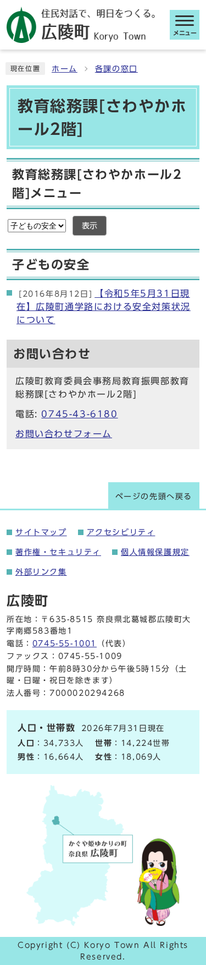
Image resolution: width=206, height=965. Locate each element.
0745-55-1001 (64, 643)
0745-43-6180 (79, 414)
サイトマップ (41, 532)
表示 (89, 226)
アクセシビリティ (121, 532)
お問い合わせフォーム (63, 433)
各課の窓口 (116, 69)
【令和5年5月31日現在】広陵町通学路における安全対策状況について (103, 306)
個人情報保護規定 (155, 552)
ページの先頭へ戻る (153, 496)
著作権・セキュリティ (58, 552)
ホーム (64, 69)
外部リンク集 (41, 572)
